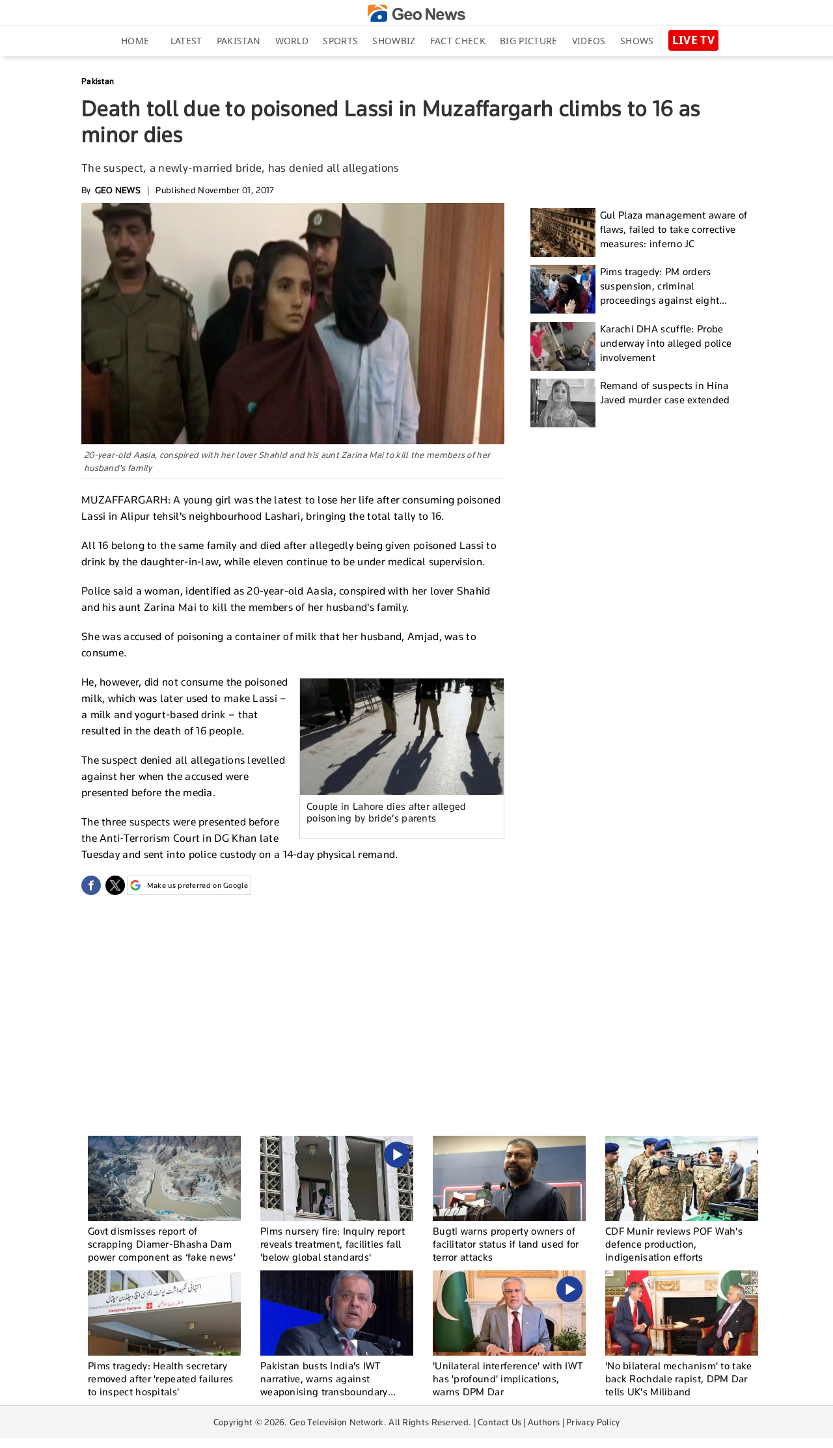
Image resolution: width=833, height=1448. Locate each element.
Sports (340, 40)
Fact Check (457, 40)
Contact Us (499, 1422)
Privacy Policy (593, 1422)
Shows (637, 40)
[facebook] (91, 885)
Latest (186, 40)
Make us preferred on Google (197, 885)
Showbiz (393, 40)
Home (135, 40)
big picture (528, 40)
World (292, 40)
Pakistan (238, 40)
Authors (544, 1422)
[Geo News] (416, 13)
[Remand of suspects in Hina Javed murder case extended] (562, 403)
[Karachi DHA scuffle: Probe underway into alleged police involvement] (562, 346)
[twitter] (115, 885)
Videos (589, 40)
